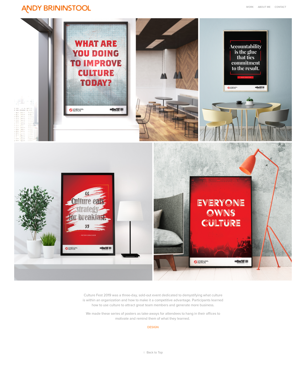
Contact (280, 7)
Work (250, 7)
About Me (264, 7)
